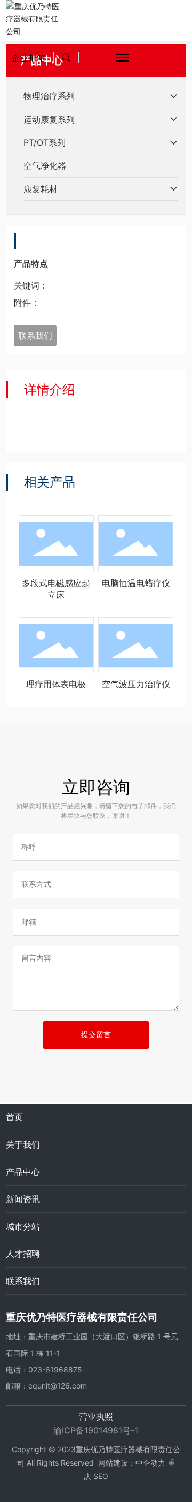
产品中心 (23, 1171)
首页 (14, 1117)
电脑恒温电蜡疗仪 (136, 583)
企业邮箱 (28, 57)
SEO (100, 1476)
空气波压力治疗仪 (136, 684)
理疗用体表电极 (56, 684)
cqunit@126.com (57, 1385)
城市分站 (23, 1226)
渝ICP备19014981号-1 (95, 1430)
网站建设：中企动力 (131, 1462)
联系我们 (23, 1281)
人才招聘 (23, 1253)
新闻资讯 (23, 1199)
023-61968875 (55, 1369)
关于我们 (23, 1144)
